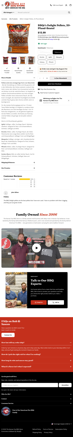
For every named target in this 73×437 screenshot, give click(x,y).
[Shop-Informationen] (68, 100)
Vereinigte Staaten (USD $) (62, 424)
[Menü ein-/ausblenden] (2, 5)
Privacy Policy (48, 432)
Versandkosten (42, 35)
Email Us (40, 302)
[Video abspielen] (36, 248)
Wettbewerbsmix (45, 52)
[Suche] (69, 12)
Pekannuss (58, 52)
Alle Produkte (13, 19)
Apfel (50, 57)
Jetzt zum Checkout (54, 84)
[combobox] (36, 12)
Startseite (4, 19)
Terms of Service (48, 429)
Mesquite (59, 57)
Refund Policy (36, 429)
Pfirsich (51, 62)
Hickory (42, 62)
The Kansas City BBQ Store (14, 429)
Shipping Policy (37, 432)
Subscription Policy (61, 429)
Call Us (57, 302)
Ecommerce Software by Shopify (11, 431)
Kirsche (42, 57)
